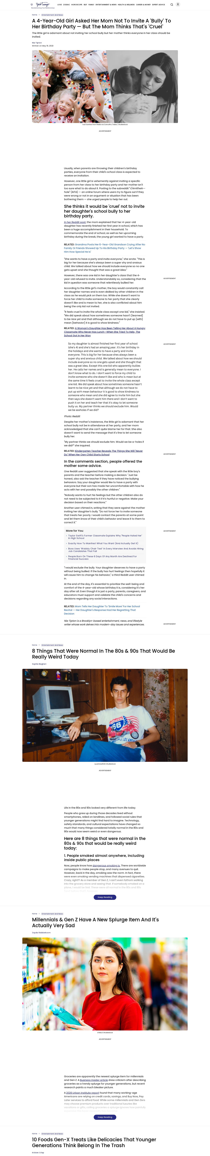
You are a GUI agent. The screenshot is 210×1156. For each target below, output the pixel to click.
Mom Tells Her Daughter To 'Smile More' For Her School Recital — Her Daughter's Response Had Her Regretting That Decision (102, 610)
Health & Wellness (126, 4)
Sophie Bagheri (39, 664)
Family (91, 4)
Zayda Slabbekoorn (41, 932)
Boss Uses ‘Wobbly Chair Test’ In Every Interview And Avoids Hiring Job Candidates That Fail (106, 550)
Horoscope (76, 4)
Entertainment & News (106, 4)
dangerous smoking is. (106, 865)
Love (59, 4)
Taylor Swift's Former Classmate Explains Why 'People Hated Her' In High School (105, 537)
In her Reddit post (75, 222)
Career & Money (143, 4)
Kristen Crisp (38, 1152)
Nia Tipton (37, 43)
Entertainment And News (52, 15)
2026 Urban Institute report (82, 1093)
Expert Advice (158, 4)
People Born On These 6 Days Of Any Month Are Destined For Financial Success (102, 557)
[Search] (171, 4)
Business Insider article (94, 1080)
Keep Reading (105, 897)
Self (85, 4)
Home (34, 15)
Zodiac (66, 4)
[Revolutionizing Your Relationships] (43, 4)
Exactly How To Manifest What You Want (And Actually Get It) (103, 543)
